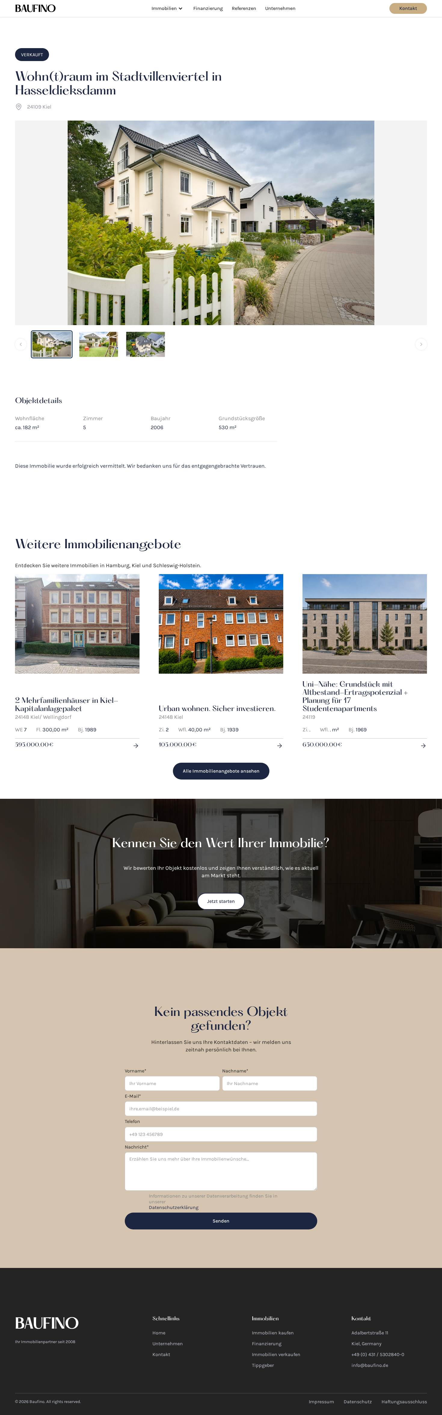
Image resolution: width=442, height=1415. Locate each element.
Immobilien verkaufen (276, 1354)
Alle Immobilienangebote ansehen (221, 771)
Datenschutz (358, 1401)
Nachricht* (137, 1147)
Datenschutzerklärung (173, 1207)
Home (158, 1333)
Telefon (132, 1121)
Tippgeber (263, 1365)
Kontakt (408, 8)
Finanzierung (208, 8)
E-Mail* (133, 1096)
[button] (167, 8)
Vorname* (135, 1071)
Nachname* (235, 1071)
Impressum (321, 1401)
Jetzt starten (221, 901)
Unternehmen (280, 8)
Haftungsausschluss (404, 1401)
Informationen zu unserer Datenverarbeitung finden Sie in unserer (213, 1201)
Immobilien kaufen (273, 1333)
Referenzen (244, 8)
